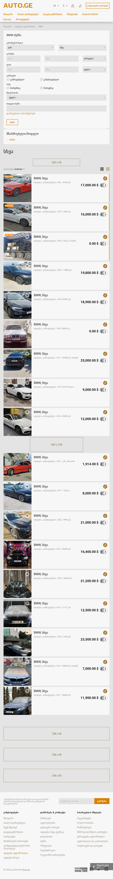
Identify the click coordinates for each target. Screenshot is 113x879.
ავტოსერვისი (47, 822)
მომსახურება (84, 827)
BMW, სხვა (41, 178)
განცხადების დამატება (97, 6)
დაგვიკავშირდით (52, 14)
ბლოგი (7, 19)
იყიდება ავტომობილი (25, 26)
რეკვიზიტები (84, 818)
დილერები (46, 836)
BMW (41, 26)
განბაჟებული (17, 79)
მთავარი (8, 14)
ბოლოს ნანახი (90, 14)
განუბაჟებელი (51, 79)
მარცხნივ (15, 88)
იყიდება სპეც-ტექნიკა (52, 832)
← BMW (10, 139)
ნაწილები (45, 818)
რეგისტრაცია (47, 850)
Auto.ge (26, 870)
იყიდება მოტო (12, 857)
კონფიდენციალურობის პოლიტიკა (17, 847)
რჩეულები (72, 14)
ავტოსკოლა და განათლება (92, 841)
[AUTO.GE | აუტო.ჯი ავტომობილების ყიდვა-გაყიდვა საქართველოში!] (18, 6)
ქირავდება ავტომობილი (91, 836)
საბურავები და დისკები (90, 845)
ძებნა (43, 841)
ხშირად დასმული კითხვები (92, 832)
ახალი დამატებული (28, 14)
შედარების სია (103, 866)
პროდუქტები (23, 19)
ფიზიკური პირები (50, 827)
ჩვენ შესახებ (10, 827)
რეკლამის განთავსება (52, 854)
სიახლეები (9, 836)
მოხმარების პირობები (16, 841)
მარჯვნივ (48, 88)
